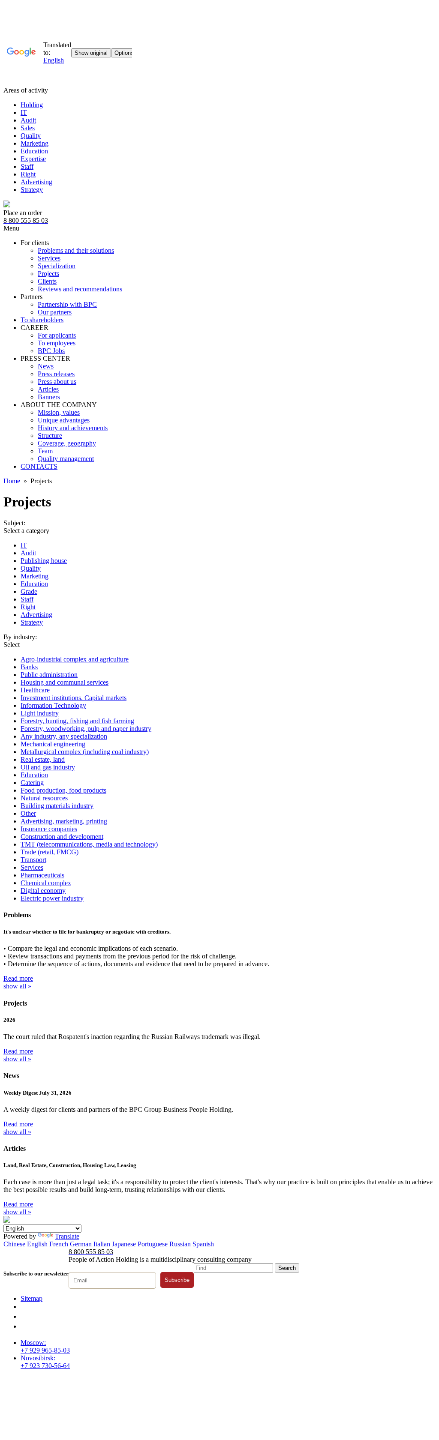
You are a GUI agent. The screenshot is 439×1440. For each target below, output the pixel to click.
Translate (67, 1236)
